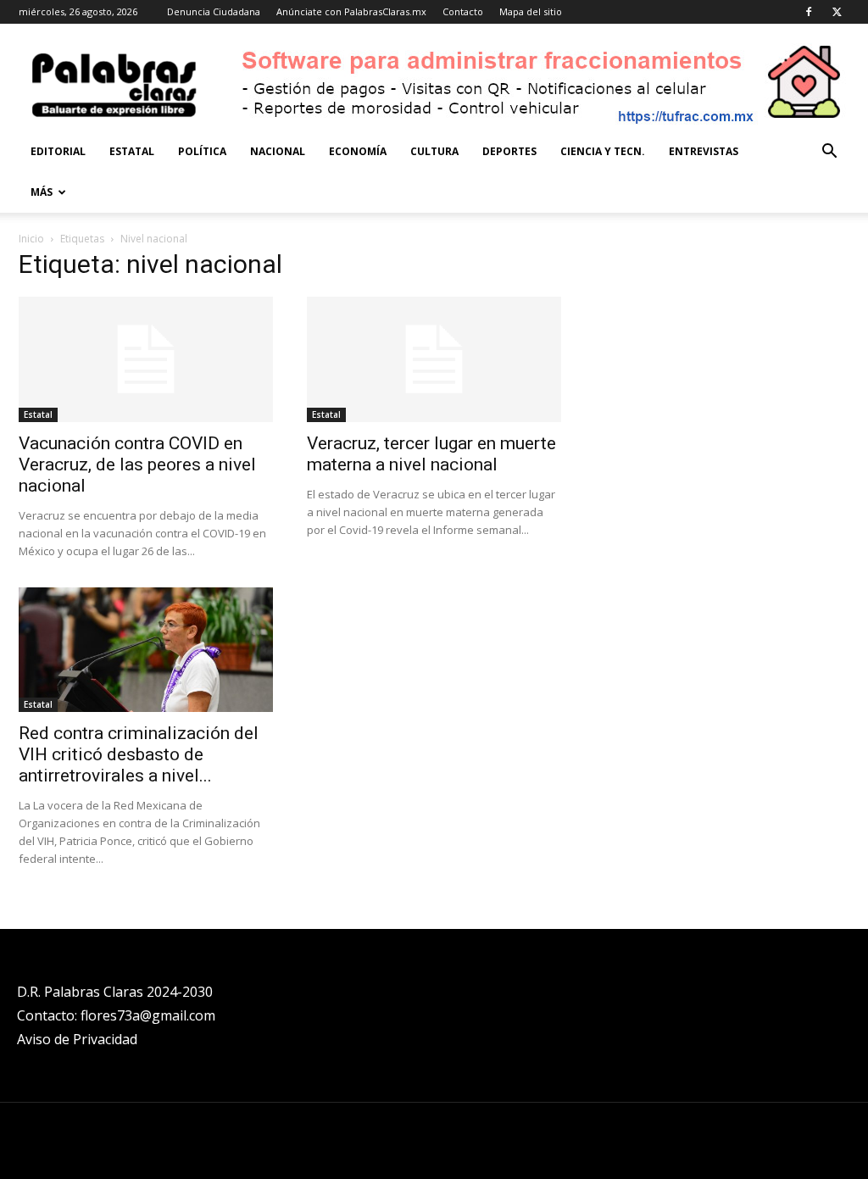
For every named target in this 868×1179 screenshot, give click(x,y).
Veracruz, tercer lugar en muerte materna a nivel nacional (431, 454)
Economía (358, 151)
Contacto (462, 11)
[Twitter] (836, 12)
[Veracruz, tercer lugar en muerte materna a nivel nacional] (434, 359)
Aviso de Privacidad (77, 1039)
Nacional (277, 151)
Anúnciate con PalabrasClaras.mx (351, 11)
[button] (829, 153)
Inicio (31, 238)
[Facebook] (808, 12)
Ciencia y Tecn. (602, 151)
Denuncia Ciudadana (213, 11)
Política (202, 151)
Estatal (131, 151)
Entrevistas (703, 151)
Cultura (434, 151)
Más (42, 192)
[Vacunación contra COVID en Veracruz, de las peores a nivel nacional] (146, 359)
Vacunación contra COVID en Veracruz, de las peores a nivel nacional (137, 464)
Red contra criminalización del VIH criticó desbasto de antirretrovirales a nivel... (139, 754)
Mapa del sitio (530, 11)
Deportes (509, 151)
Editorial (58, 151)
